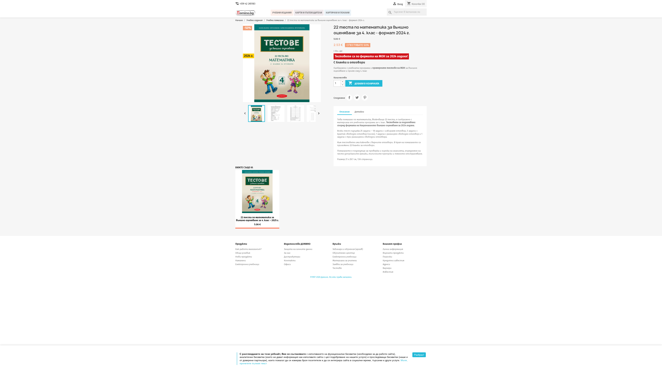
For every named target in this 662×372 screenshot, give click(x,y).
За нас (287, 253)
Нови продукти (243, 256)
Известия (388, 272)
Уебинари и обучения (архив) (348, 249)
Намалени (240, 260)
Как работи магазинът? (248, 249)
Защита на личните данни (298, 249)
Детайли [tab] (359, 111)
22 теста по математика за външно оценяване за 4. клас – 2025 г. (257, 219)
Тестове (337, 268)
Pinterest (365, 98)
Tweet (357, 98)
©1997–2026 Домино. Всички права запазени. (331, 277)
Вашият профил (392, 243)
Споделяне (349, 98)
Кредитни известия (393, 260)
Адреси (386, 264)
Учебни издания (282, 12)
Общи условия (242, 253)
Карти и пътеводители (308, 12)
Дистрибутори (292, 256)
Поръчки (387, 256)
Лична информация (393, 249)
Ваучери (387, 268)
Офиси (287, 264)
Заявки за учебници (343, 264)
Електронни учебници (247, 264)
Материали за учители (345, 260)
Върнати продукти (393, 253)
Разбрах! (419, 354)
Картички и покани (337, 12)
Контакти (289, 260)
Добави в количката (363, 83)
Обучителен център (344, 253)
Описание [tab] (344, 111)
